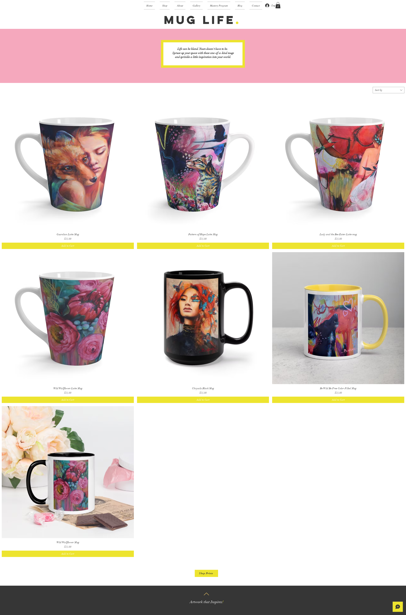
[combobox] (388, 90)
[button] (164, 6)
